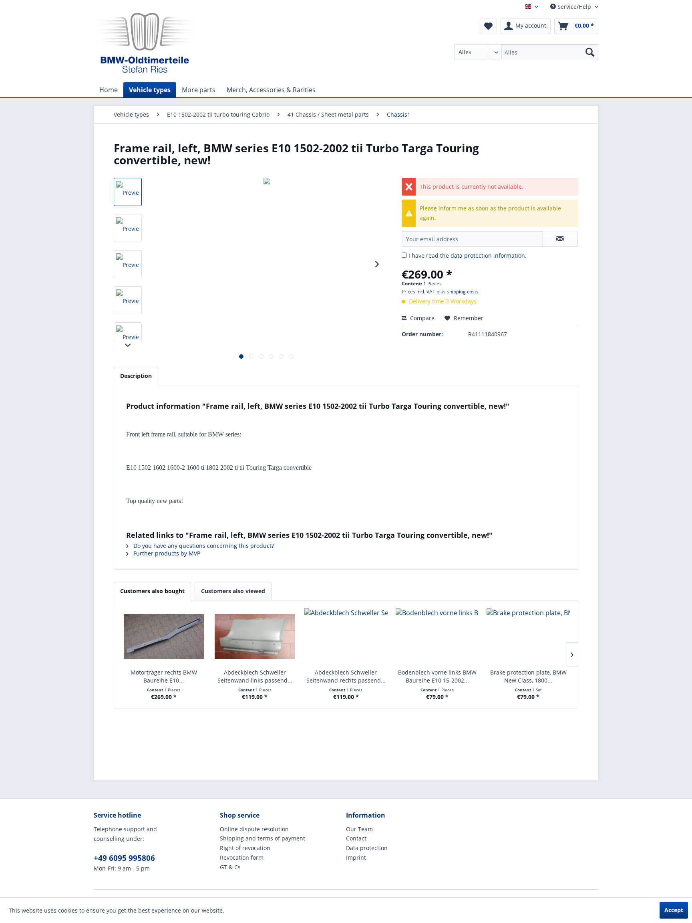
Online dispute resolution (254, 829)
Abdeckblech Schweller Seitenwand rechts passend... (346, 676)
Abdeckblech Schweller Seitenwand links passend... (254, 676)
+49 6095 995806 (124, 858)
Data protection (367, 848)
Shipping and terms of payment (262, 838)
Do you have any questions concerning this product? (203, 545)
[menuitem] (526, 52)
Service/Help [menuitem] (574, 6)
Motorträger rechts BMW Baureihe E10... (164, 676)
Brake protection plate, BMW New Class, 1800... (528, 676)
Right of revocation (245, 848)
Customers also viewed (233, 591)
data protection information (488, 255)
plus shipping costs (458, 291)
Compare (421, 318)
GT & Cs (230, 867)
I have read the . (467, 255)
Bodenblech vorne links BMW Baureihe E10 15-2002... (437, 676)
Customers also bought (152, 591)
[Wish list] (488, 26)
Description (136, 376)
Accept (673, 910)
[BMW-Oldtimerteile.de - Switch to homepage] (145, 42)
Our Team (359, 829)
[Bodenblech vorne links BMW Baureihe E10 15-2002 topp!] (437, 636)
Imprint (356, 857)
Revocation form (242, 857)
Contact (356, 838)
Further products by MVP (166, 553)
